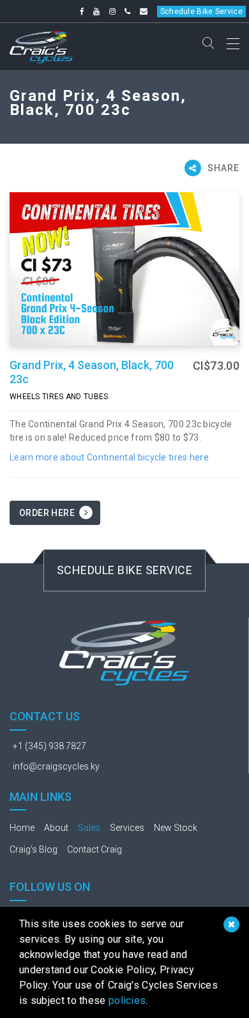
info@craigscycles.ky (56, 766)
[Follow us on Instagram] (112, 11)
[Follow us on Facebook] (82, 11)
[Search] (208, 44)
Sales (89, 828)
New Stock (175, 828)
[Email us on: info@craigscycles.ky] (143, 11)
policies (127, 1000)
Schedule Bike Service (201, 11)
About (56, 828)
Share (222, 168)
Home (22, 828)
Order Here (47, 513)
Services (127, 828)
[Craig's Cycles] (41, 45)
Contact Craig (94, 849)
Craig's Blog (33, 849)
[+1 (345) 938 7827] (127, 11)
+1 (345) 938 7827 (49, 746)
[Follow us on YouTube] (96, 11)
